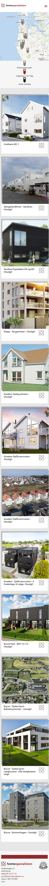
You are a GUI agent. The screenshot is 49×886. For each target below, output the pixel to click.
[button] (45, 15)
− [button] (45, 55)
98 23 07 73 (11, 874)
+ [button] (45, 51)
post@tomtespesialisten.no (12, 876)
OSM (46, 60)
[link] (24, 65)
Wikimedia (42, 60)
